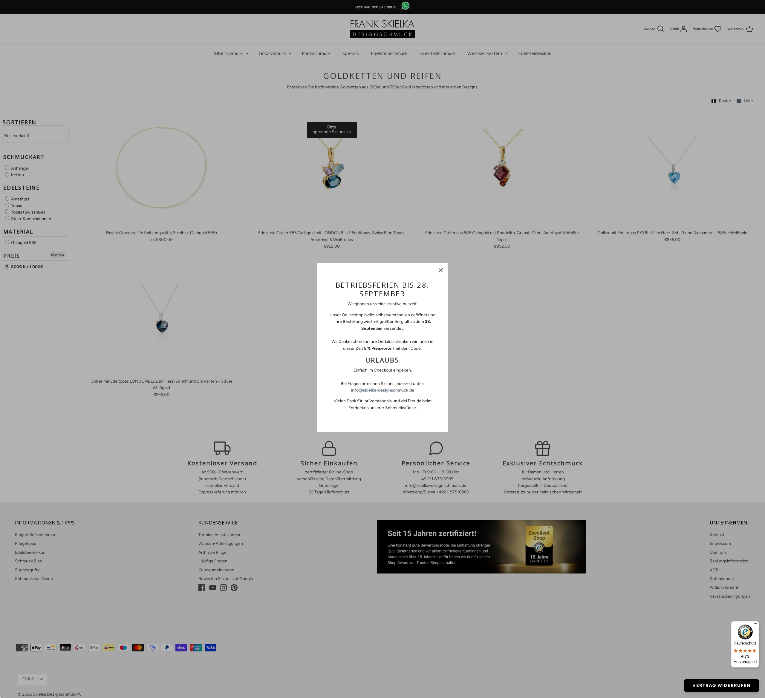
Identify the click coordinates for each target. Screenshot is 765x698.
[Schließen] (440, 270)
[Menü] (755, 624)
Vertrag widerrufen (721, 685)
